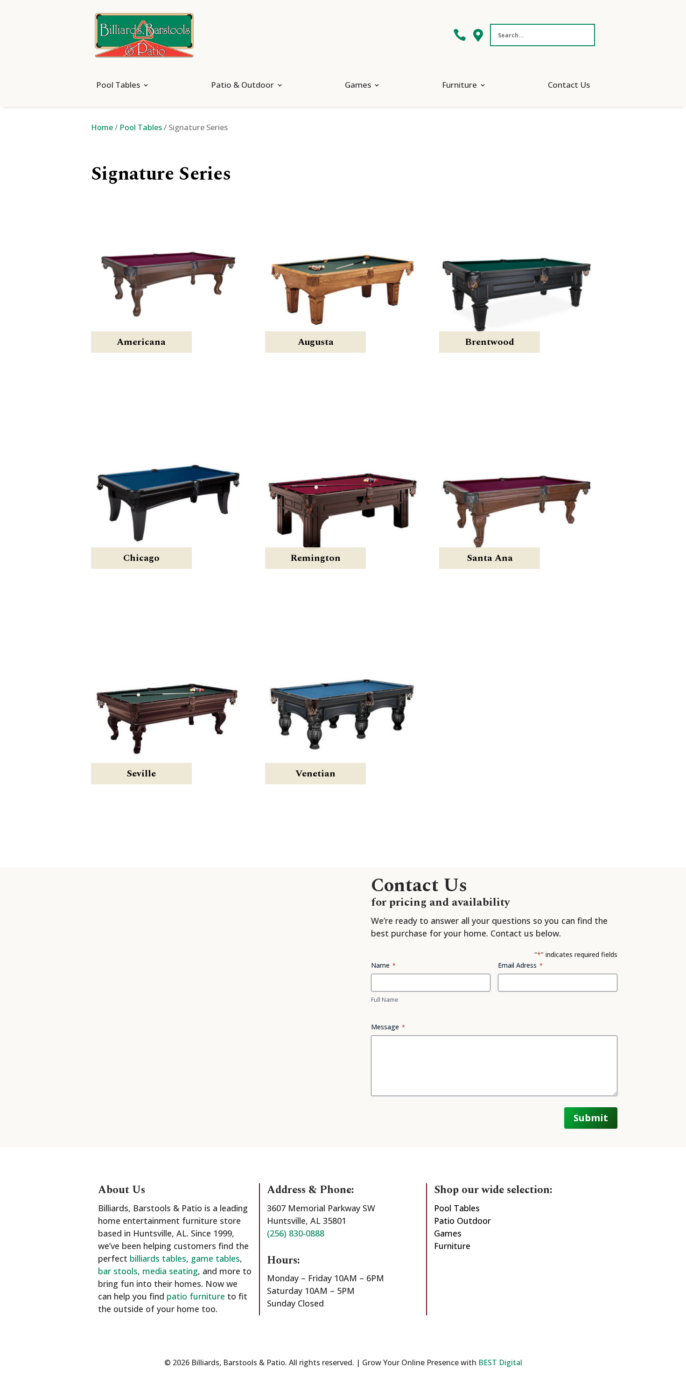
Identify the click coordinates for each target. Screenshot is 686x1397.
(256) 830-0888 (295, 1233)
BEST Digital (500, 1362)
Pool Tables (118, 84)
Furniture (459, 84)
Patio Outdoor (462, 1220)
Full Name (385, 999)
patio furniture (196, 1296)
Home (102, 127)
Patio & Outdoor (242, 84)
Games (358, 84)
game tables (215, 1258)
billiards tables (158, 1258)
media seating (170, 1271)
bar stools (118, 1271)
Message (388, 1026)
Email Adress (520, 965)
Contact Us (569, 84)
